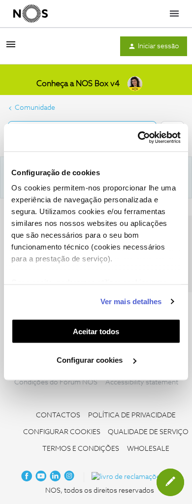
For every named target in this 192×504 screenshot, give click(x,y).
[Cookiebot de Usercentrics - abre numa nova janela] (138, 137)
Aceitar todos (96, 331)
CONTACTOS (58, 415)
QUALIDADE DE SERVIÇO (148, 432)
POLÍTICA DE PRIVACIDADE (132, 415)
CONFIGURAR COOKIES (61, 432)
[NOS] (30, 13)
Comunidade (35, 107)
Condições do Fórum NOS (55, 382)
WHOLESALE (148, 448)
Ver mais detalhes (131, 301)
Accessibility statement (141, 382)
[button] (11, 48)
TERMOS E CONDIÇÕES (80, 448)
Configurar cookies (91, 360)
